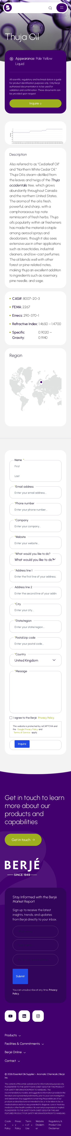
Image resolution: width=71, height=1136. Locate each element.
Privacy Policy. (46, 717)
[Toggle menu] (61, 7)
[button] (41, 382)
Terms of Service (22, 732)
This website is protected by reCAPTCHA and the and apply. (35, 729)
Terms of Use (28, 1125)
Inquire (34, 103)
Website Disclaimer (40, 1125)
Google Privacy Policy (27, 729)
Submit (20, 976)
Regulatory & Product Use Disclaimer (55, 1125)
